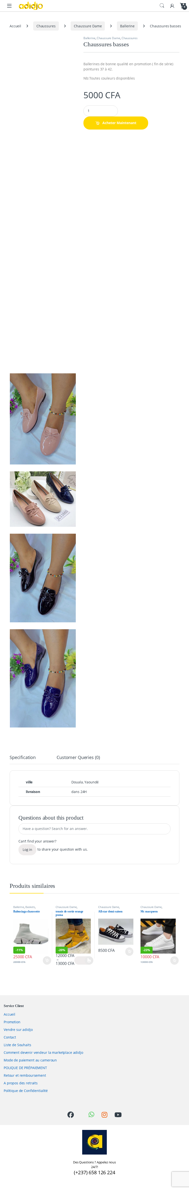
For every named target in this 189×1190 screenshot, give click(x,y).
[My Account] (172, 5)
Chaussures (46, 26)
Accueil (15, 26)
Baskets (30, 907)
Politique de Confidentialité (26, 1090)
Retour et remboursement (25, 1075)
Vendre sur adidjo (18, 1029)
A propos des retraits (21, 1083)
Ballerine (127, 26)
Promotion (12, 1022)
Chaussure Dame (88, 26)
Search (162, 5)
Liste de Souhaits (17, 1044)
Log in (27, 849)
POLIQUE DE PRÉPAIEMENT (25, 1067)
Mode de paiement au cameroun (30, 1060)
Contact (10, 1037)
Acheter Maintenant (119, 122)
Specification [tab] (23, 757)
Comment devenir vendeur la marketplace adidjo (43, 1052)
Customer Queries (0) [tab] (78, 757)
